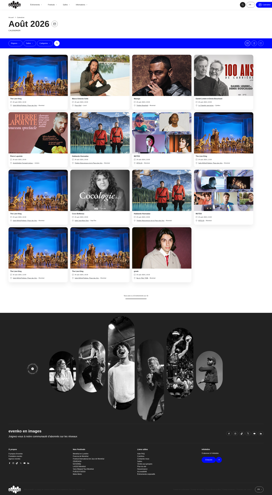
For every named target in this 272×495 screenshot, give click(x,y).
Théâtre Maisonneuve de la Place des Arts (89, 163)
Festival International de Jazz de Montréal (88, 459)
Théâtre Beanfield (142, 105)
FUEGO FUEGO (79, 471)
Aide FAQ (141, 454)
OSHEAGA (77, 461)
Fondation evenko (15, 456)
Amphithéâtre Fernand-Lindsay (23, 163)
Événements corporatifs (146, 474)
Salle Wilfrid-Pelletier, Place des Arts (25, 105)
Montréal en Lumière (80, 454)
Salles (139, 461)
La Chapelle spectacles (206, 105)
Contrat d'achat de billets (213, 489)
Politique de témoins (228, 489)
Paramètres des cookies (244, 489)
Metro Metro (77, 474)
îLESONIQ (77, 464)
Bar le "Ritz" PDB (142, 278)
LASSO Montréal (79, 466)
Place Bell (78, 105)
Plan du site (141, 466)
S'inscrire (208, 460)
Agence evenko (14, 459)
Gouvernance (142, 469)
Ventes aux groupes (144, 464)
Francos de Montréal (80, 456)
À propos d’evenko (15, 454)
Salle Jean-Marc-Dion (82, 220)
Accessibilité (142, 471)
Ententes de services (197, 489)
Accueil (11, 17)
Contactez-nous (143, 459)
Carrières (140, 456)
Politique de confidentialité (181, 489)
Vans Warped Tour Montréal (83, 469)
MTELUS (139, 163)
